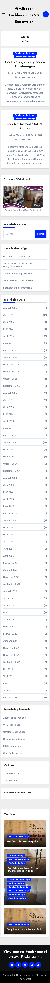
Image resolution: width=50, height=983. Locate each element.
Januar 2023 (10, 570)
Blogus (39, 975)
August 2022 (10, 591)
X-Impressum (10, 780)
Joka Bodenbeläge (12, 753)
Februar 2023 (10, 563)
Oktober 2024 (10, 464)
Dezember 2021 (11, 648)
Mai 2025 (8, 414)
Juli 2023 (8, 541)
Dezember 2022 (11, 577)
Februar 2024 (10, 513)
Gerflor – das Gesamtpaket (17, 256)
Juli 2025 (8, 400)
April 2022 (8, 619)
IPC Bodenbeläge (12, 746)
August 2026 (10, 308)
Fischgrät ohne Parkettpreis (17, 288)
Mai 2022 (8, 612)
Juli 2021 (8, 669)
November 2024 (11, 456)
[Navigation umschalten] (3, 14)
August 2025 (10, 393)
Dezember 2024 (11, 449)
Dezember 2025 (11, 364)
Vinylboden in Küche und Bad (18, 280)
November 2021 (11, 655)
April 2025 (8, 421)
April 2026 (8, 336)
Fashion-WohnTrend (17, 73)
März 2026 (8, 343)
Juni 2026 (8, 322)
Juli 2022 (8, 598)
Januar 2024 (10, 520)
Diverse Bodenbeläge (25, 57)
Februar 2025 (10, 435)
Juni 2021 (8, 676)
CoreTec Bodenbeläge (25, 53)
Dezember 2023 (11, 527)
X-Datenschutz (11, 773)
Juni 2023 (8, 549)
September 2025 (11, 386)
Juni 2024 (8, 485)
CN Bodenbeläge (11, 725)
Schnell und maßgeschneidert (18, 273)
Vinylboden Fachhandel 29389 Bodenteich (24, 15)
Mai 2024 (8, 492)
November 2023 (11, 534)
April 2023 (8, 556)
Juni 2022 (8, 605)
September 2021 (11, 662)
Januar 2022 (10, 641)
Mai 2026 (8, 329)
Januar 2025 (10, 442)
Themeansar (25, 979)
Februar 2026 (10, 350)
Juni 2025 (8, 407)
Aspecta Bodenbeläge (14, 718)
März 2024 (8, 506)
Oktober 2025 (10, 379)
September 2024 (12, 471)
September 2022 (12, 584)
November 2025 (11, 371)
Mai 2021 (7, 683)
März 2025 (8, 428)
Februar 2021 (10, 697)
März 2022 (8, 626)
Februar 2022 (10, 634)
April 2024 (8, 499)
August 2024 (10, 478)
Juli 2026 (8, 315)
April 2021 (8, 690)
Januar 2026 (10, 357)
